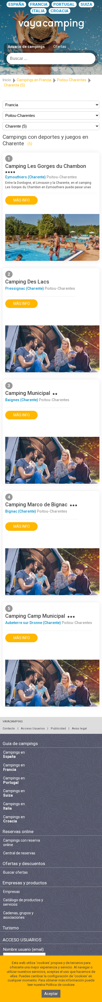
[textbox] (51, 58)
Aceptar (51, 993)
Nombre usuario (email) (23, 949)
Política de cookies (60, 985)
